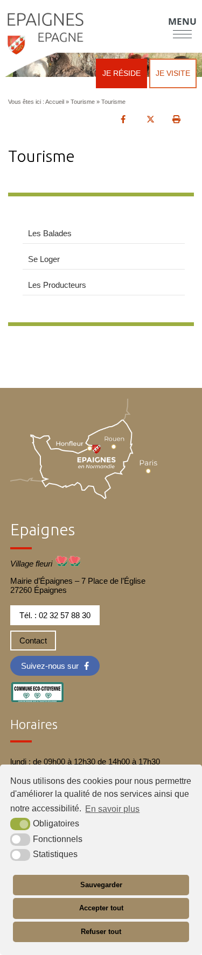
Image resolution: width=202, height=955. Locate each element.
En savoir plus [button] (112, 808)
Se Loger (44, 259)
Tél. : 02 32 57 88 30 (54, 615)
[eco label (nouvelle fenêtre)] (37, 690)
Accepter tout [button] (101, 908)
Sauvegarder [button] (101, 885)
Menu (182, 21)
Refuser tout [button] (101, 932)
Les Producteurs (57, 284)
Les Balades (50, 233)
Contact (33, 640)
